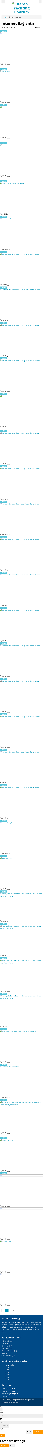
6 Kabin (8, 1377)
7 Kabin (8, 1380)
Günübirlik (5, 1343)
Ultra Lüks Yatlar (7, 1356)
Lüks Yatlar (5, 1346)
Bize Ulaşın (5, 1396)
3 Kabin (8, 1370)
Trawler (4, 1353)
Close (12, 1445)
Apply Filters (38, 1432)
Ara (2, 1435)
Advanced (4, 1426)
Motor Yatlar (6, 1348)
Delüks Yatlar (6, 1341)
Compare (4, 1445)
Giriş (1, 1412)
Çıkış (1, 1419)
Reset (29, 1432)
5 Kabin (8, 1375)
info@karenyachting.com (10, 1394)
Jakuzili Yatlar (10, 1365)
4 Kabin (8, 1372)
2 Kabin (8, 1367)
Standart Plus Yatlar (8, 1351)
